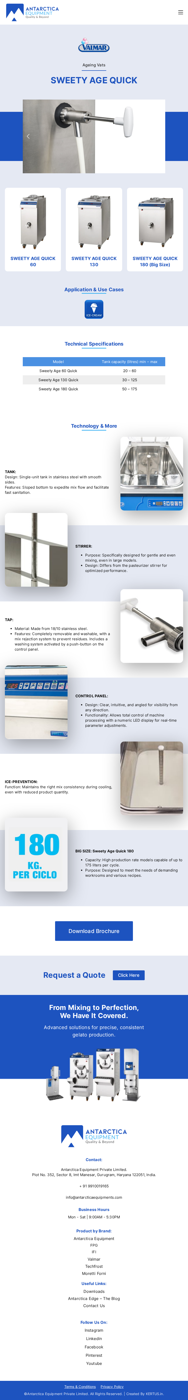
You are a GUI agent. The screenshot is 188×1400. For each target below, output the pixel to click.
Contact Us (94, 1305)
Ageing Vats (94, 64)
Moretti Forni (94, 1273)
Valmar (94, 1259)
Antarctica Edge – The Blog (94, 1298)
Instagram (94, 1330)
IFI (94, 1252)
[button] (28, 136)
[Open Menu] (180, 12)
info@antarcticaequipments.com (94, 1197)
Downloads (94, 1291)
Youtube (94, 1363)
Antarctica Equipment (94, 1238)
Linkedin (94, 1338)
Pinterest (94, 1355)
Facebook (94, 1346)
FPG (94, 1245)
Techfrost (94, 1266)
